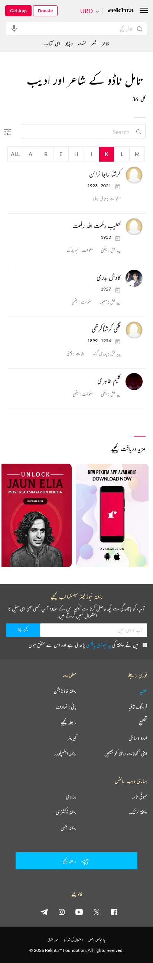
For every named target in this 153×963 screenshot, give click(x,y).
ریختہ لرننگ (137, 812)
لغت (82, 43)
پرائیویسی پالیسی (98, 644)
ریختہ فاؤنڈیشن (65, 691)
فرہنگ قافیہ (137, 707)
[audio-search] (14, 28)
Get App (18, 10)
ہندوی (71, 797)
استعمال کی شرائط (73, 939)
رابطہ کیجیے (68, 722)
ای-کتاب (51, 43)
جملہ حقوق (53, 939)
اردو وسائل (137, 738)
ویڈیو (69, 43)
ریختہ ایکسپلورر (65, 753)
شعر (94, 43)
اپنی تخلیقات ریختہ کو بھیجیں (125, 753)
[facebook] (114, 912)
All (15, 154)
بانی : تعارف (66, 707)
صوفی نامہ (139, 797)
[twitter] (96, 912)
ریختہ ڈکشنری (66, 812)
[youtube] (79, 912)
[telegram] (44, 912)
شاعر (106, 43)
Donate (45, 10)
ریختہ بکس (68, 828)
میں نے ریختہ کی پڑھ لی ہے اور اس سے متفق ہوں (83, 644)
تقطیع (143, 722)
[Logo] (120, 11)
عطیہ (143, 691)
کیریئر (72, 738)
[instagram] (62, 912)
